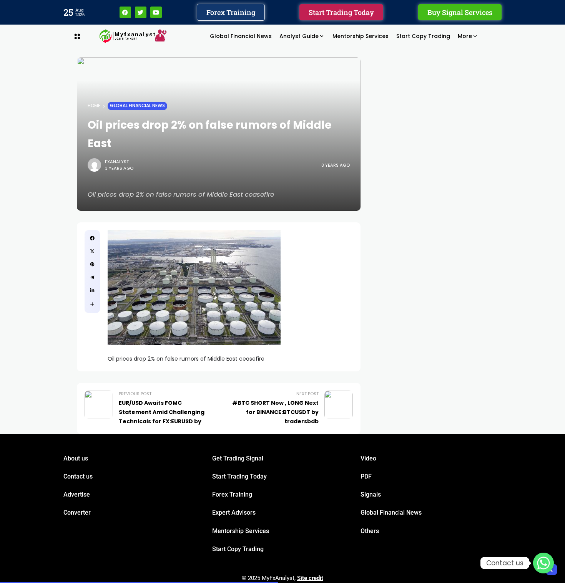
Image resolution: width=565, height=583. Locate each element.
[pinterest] (92, 264)
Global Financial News (137, 106)
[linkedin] (92, 290)
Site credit (310, 578)
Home (94, 106)
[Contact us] (543, 563)
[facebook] (92, 238)
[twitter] (92, 251)
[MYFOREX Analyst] (133, 36)
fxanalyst (117, 162)
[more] (92, 304)
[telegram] (92, 277)
